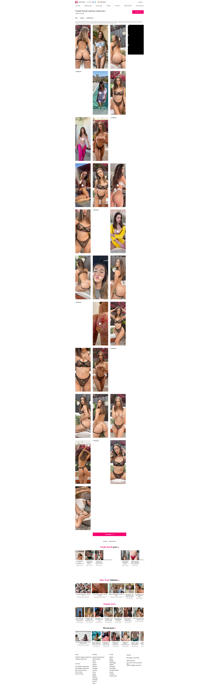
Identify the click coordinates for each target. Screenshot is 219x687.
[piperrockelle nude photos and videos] (129, 588)
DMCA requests (131, 660)
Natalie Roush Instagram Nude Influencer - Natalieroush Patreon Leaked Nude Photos (89, 563)
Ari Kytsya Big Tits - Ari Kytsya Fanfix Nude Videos (139, 595)
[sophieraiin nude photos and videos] (127, 612)
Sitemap (129, 655)
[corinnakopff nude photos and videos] (79, 612)
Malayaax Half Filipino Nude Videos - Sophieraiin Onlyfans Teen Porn (128, 620)
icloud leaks (113, 676)
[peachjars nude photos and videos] (106, 636)
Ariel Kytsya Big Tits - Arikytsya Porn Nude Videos (99, 619)
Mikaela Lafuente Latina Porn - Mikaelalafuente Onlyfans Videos (115, 644)
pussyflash (113, 668)
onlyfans (106, 541)
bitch (111, 659)
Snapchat (94, 666)
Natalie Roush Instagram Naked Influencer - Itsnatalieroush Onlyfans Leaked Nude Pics (125, 564)
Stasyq (94, 674)
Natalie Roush (113, 541)
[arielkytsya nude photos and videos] (99, 612)
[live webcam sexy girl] (136, 30)
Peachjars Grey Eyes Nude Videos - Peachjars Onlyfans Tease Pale (106, 644)
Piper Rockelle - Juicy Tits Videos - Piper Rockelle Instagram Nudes (109, 620)
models (94, 676)
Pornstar (94, 681)
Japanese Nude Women (98, 657)
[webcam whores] (112, 571)
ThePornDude (103, 2)
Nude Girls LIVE (138, 12)
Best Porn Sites (79, 674)
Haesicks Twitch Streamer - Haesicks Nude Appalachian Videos (135, 644)
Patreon (94, 662)
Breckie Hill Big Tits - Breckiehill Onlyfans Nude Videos (118, 619)
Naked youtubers (128, 5)
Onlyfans (114, 580)
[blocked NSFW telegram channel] (95, 2)
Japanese (108, 5)
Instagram (94, 668)
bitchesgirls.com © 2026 (133, 658)
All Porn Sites (78, 672)
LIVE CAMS (77, 5)
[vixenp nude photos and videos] (100, 588)
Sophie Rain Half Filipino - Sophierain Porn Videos (116, 595)
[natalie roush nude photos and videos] (79, 555)
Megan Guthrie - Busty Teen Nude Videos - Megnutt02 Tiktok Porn (141, 619)
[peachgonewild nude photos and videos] (125, 636)
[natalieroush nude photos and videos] (96, 636)
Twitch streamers (140, 5)
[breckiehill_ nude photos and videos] (118, 612)
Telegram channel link (81, 659)
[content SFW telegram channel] (93, 2)
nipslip (112, 664)
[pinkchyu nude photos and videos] (83, 636)
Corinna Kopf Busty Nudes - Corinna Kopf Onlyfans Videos (80, 619)
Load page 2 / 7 (109, 534)
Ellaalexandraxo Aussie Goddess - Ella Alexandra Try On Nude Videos (89, 620)
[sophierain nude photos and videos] (116, 588)
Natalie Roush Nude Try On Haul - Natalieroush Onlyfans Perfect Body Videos (96, 644)
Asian (93, 683)
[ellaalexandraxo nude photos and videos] (89, 612)
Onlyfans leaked (88, 5)
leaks (111, 672)
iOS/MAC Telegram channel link (83, 657)
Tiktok (94, 672)
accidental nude (114, 670)
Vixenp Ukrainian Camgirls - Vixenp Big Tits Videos (100, 595)
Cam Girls (94, 670)
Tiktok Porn (117, 5)
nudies (112, 661)
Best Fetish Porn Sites (81, 670)
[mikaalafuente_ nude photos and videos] (115, 636)
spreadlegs (113, 662)
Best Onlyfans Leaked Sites (82, 668)
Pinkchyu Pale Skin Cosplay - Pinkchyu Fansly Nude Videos (83, 643)
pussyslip (112, 666)
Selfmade (94, 678)
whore (112, 657)
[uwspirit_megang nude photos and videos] (141, 612)
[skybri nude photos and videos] (83, 588)
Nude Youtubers (96, 659)
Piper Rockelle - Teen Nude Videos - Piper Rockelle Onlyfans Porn (129, 595)
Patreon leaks (99, 5)
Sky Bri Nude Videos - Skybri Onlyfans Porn (83, 595)
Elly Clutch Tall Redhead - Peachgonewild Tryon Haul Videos (125, 644)
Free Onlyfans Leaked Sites (82, 666)
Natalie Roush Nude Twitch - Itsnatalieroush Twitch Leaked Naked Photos (79, 563)
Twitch (94, 661)
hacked (112, 674)
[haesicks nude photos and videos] (134, 636)
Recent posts (108, 628)
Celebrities (95, 679)
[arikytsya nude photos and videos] (139, 588)
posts (115, 547)
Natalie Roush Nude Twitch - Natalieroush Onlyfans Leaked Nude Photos (135, 563)
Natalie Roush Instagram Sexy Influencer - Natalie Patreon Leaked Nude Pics (99, 563)
